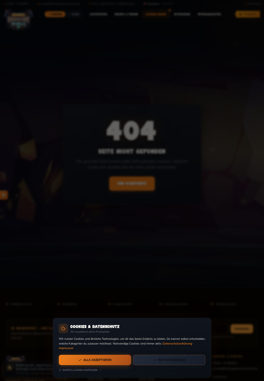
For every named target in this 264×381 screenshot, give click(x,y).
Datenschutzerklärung (177, 344)
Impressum (66, 348)
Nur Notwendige (172, 360)
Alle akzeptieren (97, 360)
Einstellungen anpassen (80, 370)
